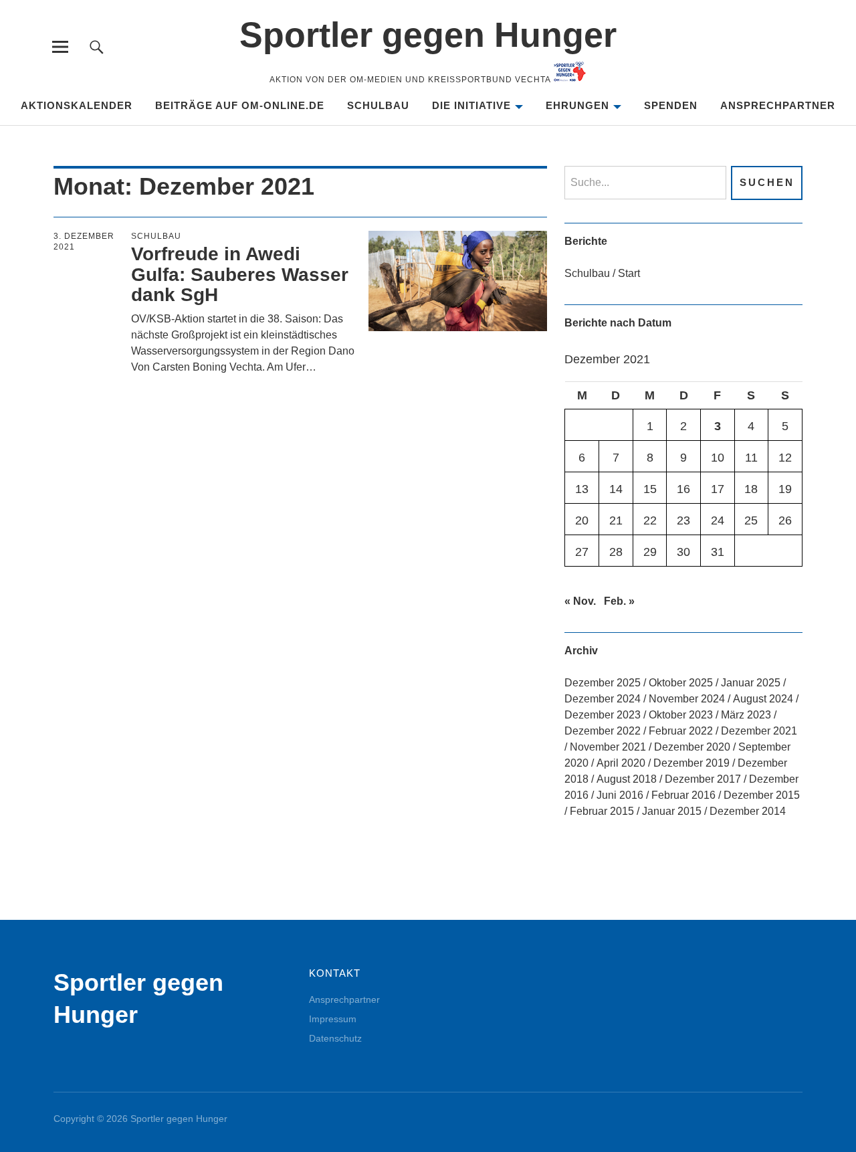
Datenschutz (335, 1038)
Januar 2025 (750, 682)
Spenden (671, 105)
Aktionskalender (76, 105)
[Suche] (96, 46)
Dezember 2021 (759, 731)
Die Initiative (471, 105)
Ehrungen (577, 105)
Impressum (332, 1019)
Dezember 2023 (602, 715)
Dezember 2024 (602, 698)
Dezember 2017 (703, 779)
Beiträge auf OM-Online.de (239, 105)
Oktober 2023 (681, 715)
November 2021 (608, 747)
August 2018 (627, 779)
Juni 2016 (620, 795)
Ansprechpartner (777, 105)
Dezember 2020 (692, 747)
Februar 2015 (602, 811)
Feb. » (619, 601)
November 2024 (687, 698)
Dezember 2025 (602, 682)
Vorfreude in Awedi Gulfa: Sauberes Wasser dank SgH (239, 275)
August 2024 (763, 698)
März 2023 (746, 715)
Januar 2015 (672, 811)
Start (629, 273)
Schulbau (378, 105)
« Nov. (580, 601)
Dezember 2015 (762, 795)
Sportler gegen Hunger (428, 34)
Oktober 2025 (681, 682)
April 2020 (621, 763)
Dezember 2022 (602, 731)
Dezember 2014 (748, 811)
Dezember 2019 (691, 763)
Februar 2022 (681, 731)
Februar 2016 (683, 795)
